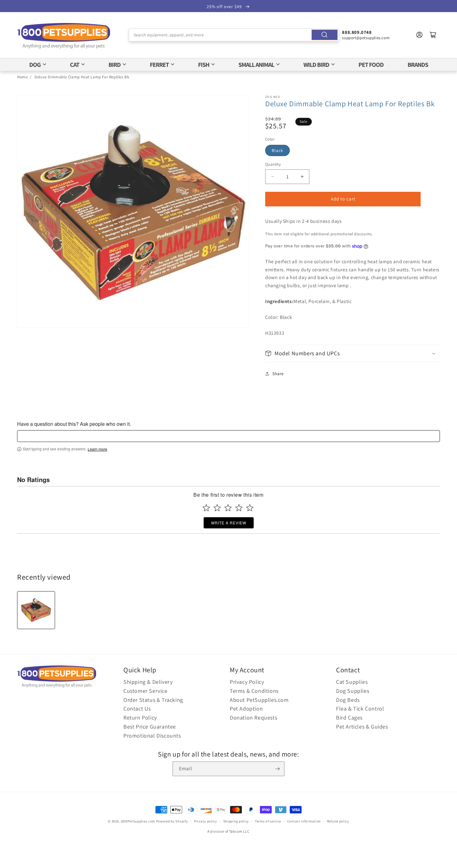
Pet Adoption (246, 708)
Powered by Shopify (172, 821)
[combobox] (234, 34)
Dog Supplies (352, 690)
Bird (114, 65)
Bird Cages (349, 717)
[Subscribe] (277, 769)
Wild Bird (316, 65)
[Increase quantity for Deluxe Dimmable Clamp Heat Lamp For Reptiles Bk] (302, 176)
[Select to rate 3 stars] (228, 507)
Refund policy (338, 821)
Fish (203, 65)
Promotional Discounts (152, 735)
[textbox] (228, 436)
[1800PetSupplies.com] (63, 36)
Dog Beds (348, 699)
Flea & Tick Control (360, 708)
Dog (35, 65)
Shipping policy (236, 821)
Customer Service (145, 690)
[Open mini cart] (433, 35)
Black (277, 150)
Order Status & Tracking (153, 699)
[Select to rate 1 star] (206, 507)
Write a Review (228, 522)
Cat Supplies (351, 681)
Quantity (273, 164)
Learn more (97, 449)
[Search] (325, 35)
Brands (418, 65)
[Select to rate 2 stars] (217, 507)
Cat (74, 65)
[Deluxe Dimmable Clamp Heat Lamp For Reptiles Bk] (36, 610)
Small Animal (256, 65)
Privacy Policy (247, 681)
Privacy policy (205, 821)
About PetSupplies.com (259, 699)
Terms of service (268, 821)
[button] (352, 353)
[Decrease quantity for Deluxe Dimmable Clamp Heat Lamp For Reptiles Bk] (272, 176)
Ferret (159, 65)
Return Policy (140, 717)
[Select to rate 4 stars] (239, 507)
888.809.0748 (357, 32)
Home (22, 77)
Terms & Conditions (254, 690)
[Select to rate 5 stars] (250, 507)
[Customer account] (419, 35)
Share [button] (278, 373)
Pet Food (371, 65)
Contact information (304, 821)
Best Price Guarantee (149, 726)
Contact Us (137, 708)
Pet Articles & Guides (362, 726)
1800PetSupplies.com (138, 821)
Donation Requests (253, 717)
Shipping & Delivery (148, 681)
